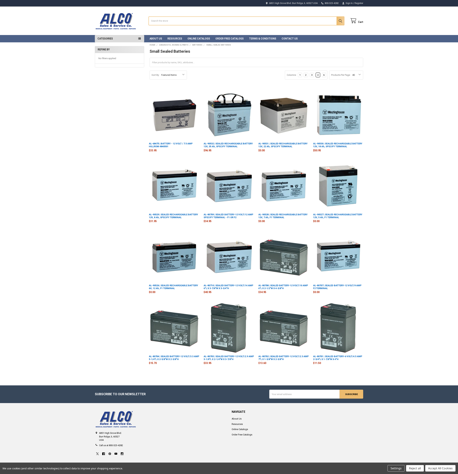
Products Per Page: (340, 75)
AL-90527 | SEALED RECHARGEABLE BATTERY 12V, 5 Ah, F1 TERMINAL (337, 216)
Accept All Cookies (440, 468)
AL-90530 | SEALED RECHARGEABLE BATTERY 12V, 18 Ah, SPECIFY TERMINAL (337, 145)
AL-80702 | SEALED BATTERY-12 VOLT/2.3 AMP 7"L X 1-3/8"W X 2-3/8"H (283, 358)
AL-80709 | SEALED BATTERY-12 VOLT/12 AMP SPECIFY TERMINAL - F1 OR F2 (228, 216)
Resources (174, 38)
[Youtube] (115, 453)
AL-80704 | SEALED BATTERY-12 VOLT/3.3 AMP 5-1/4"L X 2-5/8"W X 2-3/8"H (174, 358)
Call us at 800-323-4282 (111, 445)
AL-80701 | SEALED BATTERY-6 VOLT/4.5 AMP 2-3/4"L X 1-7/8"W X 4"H (337, 358)
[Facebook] (103, 453)
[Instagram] (122, 453)
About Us (156, 38)
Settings (396, 468)
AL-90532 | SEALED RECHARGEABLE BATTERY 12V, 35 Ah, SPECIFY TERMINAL (228, 145)
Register (359, 3)
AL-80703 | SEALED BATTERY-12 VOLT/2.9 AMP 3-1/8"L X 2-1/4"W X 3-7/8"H (229, 358)
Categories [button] (105, 38)
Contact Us (290, 38)
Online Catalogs (198, 38)
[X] (97, 453)
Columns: (291, 75)
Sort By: (155, 75)
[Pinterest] (109, 453)
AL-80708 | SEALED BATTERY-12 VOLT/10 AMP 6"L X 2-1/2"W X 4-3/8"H (283, 287)
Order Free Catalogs (229, 38)
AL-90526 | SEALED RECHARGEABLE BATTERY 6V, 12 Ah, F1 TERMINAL (173, 287)
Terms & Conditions (262, 38)
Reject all (415, 468)
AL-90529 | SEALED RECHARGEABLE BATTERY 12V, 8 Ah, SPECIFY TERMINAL (173, 216)
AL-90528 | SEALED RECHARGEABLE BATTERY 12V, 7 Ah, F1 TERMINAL (283, 216)
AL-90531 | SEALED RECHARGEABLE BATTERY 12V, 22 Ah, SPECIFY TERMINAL (283, 145)
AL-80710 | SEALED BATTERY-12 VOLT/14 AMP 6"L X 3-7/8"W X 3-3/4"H (228, 287)
